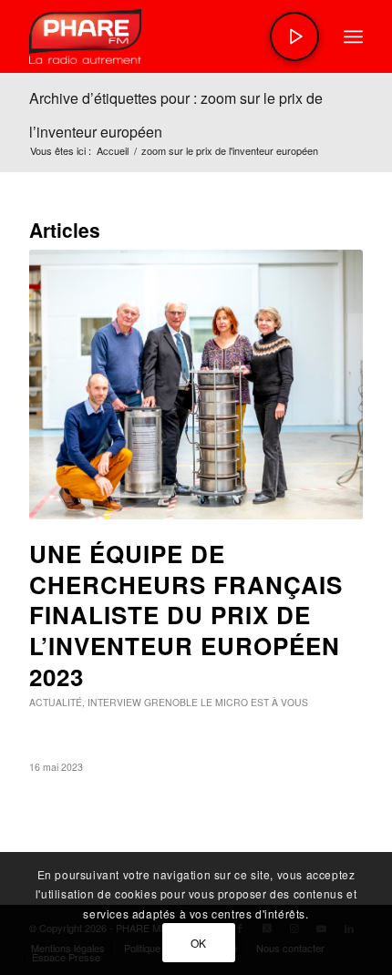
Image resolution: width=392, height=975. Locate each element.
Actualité (55, 702)
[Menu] (353, 36)
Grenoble (171, 702)
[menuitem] (353, 36)
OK (199, 942)
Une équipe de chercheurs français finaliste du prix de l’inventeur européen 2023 (186, 615)
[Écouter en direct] (294, 36)
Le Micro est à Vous (254, 702)
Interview (114, 702)
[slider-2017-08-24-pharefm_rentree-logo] (162, 36)
